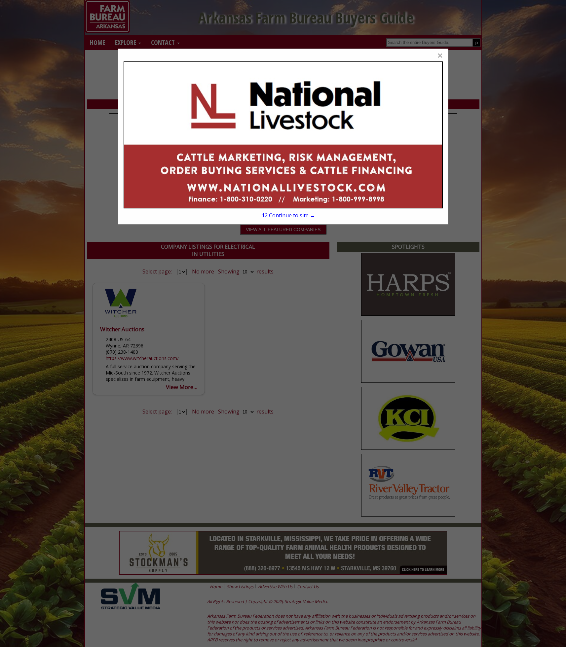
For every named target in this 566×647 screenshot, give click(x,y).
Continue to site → (288, 215)
